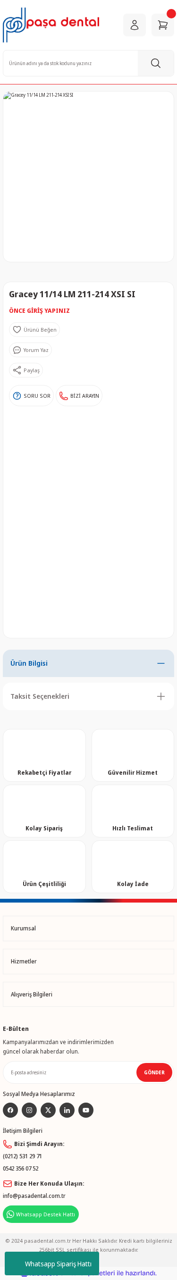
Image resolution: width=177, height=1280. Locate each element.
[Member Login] (134, 25)
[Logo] (51, 25)
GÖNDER (154, 1072)
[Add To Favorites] (34, 329)
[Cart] (163, 25)
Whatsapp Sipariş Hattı (58, 1263)
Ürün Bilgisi (29, 663)
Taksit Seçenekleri (39, 696)
